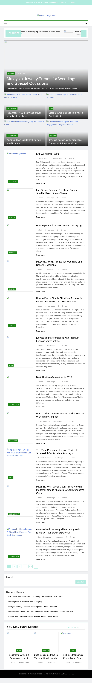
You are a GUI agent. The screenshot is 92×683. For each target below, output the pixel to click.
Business (12, 253)
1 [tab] (68, 627)
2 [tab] (71, 627)
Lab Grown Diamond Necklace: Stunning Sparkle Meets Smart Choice (35, 597)
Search (9, 577)
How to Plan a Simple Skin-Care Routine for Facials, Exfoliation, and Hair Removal (43, 2)
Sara (68, 662)
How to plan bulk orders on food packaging (59, 225)
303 (30, 567)
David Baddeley (44, 421)
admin (40, 230)
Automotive (12, 109)
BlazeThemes (68, 674)
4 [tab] (78, 627)
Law (51, 109)
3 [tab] (75, 627)
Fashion (11, 73)
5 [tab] (81, 627)
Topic (73, 650)
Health (46, 650)
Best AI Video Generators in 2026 (54, 377)
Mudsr (40, 198)
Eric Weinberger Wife (47, 154)
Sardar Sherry (43, 158)
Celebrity (13, 181)
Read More (40, 183)
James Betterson (44, 458)
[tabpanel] (19, 648)
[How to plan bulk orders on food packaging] (62, 34)
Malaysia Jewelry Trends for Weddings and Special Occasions (32, 607)
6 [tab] (84, 627)
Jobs (10, 477)
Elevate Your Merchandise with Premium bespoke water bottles (33, 617)
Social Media (14, 514)
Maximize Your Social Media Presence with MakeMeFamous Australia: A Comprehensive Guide (60, 489)
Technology (12, 136)
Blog (11, 365)
